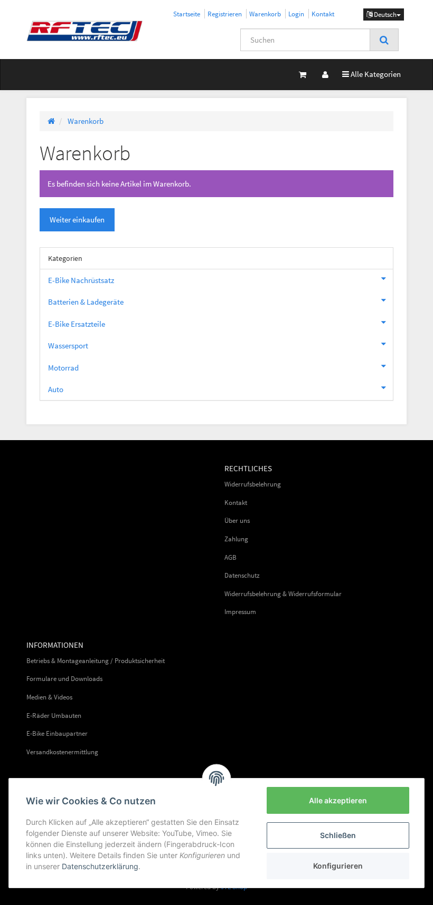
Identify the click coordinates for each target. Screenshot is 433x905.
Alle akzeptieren (338, 800)
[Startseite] (51, 121)
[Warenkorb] (302, 74)
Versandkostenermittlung (62, 751)
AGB (230, 557)
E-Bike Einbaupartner (57, 733)
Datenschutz (242, 575)
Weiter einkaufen (77, 220)
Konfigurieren (338, 865)
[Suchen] (384, 40)
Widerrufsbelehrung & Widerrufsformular (283, 593)
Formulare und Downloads (64, 678)
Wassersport (68, 345)
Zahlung (236, 538)
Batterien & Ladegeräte (86, 302)
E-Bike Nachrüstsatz (81, 280)
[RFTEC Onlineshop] (84, 31)
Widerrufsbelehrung (252, 484)
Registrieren (225, 13)
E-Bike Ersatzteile (76, 324)
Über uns (237, 520)
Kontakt (323, 13)
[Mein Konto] (325, 74)
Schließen (338, 835)
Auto (55, 389)
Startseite (186, 13)
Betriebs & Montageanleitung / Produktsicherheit (95, 660)
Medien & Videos (49, 697)
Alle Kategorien (371, 74)
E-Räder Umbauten (53, 715)
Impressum (240, 611)
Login (296, 13)
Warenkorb (265, 13)
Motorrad (63, 368)
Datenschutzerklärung (100, 866)
